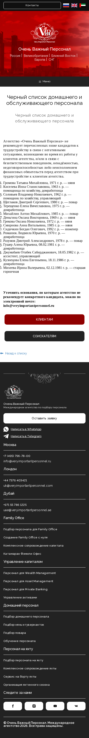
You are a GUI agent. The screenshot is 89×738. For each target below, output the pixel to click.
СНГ (51, 59)
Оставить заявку (44, 418)
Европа (40, 59)
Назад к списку (15, 353)
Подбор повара (14, 632)
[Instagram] (34, 706)
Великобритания (36, 55)
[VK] (76, 706)
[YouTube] (55, 706)
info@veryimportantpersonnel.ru (28, 305)
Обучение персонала (19, 641)
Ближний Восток (63, 55)
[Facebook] (12, 706)
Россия (15, 55)
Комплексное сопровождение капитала (33, 545)
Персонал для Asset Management (28, 581)
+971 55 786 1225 (15, 504)
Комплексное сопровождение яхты (30, 668)
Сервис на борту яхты (20, 676)
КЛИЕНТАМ (44, 319)
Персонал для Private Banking (25, 589)
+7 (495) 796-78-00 (16, 456)
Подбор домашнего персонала (26, 616)
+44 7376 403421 (15, 480)
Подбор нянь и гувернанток (23, 624)
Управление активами (20, 597)
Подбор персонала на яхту (23, 660)
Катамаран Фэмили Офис (22, 553)
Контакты (32, 5)
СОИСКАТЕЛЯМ (44, 336)
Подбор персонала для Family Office (30, 529)
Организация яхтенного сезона (26, 684)
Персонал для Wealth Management (29, 573)
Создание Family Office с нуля (25, 537)
